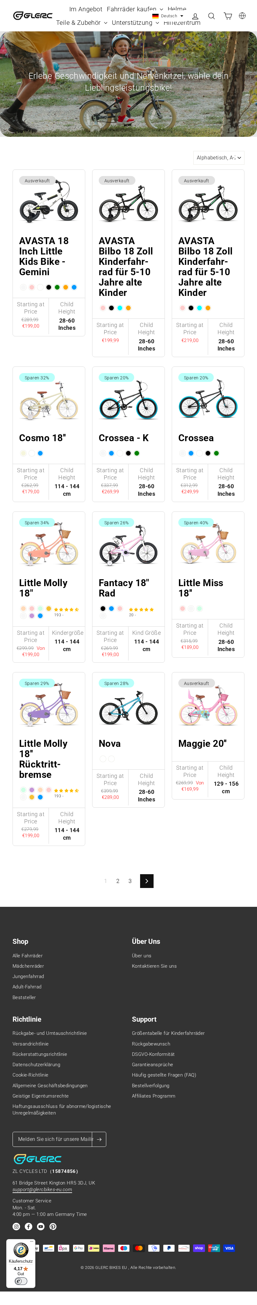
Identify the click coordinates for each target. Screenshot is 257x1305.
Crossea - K (124, 438)
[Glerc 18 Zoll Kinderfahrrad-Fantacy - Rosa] (120, 609)
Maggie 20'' (202, 743)
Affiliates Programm (154, 1096)
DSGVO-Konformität (153, 1054)
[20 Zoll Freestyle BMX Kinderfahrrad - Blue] (111, 453)
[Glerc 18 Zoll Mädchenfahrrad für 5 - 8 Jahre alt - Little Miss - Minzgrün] (199, 609)
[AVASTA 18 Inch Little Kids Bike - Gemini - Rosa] (32, 287)
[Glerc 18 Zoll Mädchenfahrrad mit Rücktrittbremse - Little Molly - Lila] (32, 790)
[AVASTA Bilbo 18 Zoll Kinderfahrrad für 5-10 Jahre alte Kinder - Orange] (128, 308)
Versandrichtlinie (31, 1044)
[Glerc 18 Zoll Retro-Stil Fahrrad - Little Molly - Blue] (40, 616)
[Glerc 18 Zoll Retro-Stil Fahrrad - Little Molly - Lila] (32, 616)
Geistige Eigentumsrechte (41, 1096)
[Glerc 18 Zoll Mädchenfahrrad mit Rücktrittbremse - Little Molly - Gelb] (32, 797)
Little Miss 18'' (200, 588)
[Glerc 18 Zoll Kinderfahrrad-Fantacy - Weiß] (103, 616)
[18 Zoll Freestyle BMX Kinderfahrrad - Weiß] (183, 453)
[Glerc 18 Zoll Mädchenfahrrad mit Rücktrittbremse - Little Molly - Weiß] (23, 797)
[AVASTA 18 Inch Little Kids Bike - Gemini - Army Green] (57, 287)
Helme (178, 9)
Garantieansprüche (152, 1064)
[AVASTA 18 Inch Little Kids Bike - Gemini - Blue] (74, 287)
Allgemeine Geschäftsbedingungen (50, 1085)
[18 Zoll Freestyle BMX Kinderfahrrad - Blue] (191, 453)
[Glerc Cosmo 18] (23, 453)
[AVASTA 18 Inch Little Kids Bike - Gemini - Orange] (66, 287)
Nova (110, 743)
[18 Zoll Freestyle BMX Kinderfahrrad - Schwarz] (208, 453)
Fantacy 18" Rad (124, 588)
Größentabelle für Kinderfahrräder (168, 1033)
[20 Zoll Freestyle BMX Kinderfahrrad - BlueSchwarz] (120, 453)
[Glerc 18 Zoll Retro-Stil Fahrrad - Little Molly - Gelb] (49, 609)
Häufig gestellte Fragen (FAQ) (164, 1075)
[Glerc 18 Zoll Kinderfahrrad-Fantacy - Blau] (111, 609)
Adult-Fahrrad (27, 987)
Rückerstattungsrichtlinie (40, 1054)
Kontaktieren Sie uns (154, 966)
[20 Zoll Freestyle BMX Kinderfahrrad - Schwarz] (128, 453)
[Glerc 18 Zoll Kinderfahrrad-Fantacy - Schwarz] (103, 609)
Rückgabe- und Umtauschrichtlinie (50, 1033)
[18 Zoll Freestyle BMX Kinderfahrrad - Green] (216, 453)
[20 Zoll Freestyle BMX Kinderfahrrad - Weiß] (103, 453)
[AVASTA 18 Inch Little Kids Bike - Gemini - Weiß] (23, 287)
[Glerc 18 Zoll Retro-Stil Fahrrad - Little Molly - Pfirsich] (23, 609)
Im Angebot (85, 9)
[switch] (21, 1281)
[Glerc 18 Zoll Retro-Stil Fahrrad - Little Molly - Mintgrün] (40, 609)
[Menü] (31, 1243)
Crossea (196, 438)
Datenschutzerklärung (36, 1064)
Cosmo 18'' (42, 438)
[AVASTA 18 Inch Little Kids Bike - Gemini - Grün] (40, 287)
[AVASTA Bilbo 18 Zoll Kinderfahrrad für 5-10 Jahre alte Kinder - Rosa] (103, 308)
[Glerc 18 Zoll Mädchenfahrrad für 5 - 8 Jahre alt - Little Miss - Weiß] (191, 609)
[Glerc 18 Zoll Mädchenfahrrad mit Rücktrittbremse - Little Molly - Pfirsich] (40, 790)
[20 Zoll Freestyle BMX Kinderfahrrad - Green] (137, 453)
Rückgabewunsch (151, 1044)
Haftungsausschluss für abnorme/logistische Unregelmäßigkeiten (62, 1110)
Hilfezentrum (182, 22)
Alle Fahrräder (28, 956)
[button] (168, 16)
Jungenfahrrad (28, 976)
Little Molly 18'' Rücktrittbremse (43, 759)
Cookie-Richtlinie (31, 1075)
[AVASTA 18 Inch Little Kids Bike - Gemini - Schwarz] (49, 287)
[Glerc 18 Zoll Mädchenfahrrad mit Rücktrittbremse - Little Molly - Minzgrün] (23, 790)
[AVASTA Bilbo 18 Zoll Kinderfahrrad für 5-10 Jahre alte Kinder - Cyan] (120, 308)
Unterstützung (133, 22)
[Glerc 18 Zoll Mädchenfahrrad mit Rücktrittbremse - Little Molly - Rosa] (49, 790)
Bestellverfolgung (151, 1085)
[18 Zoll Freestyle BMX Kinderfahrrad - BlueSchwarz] (199, 453)
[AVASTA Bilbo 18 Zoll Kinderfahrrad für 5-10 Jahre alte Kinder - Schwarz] (111, 308)
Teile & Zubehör (79, 22)
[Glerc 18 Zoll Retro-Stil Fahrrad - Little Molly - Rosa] (32, 609)
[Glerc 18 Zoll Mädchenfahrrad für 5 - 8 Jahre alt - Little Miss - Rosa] (183, 609)
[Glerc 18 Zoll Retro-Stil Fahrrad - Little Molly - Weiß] (23, 616)
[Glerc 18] (103, 759)
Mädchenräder (28, 966)
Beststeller (24, 997)
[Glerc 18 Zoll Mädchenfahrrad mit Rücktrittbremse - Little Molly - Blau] (40, 797)
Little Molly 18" (43, 588)
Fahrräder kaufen (132, 9)
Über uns (142, 956)
